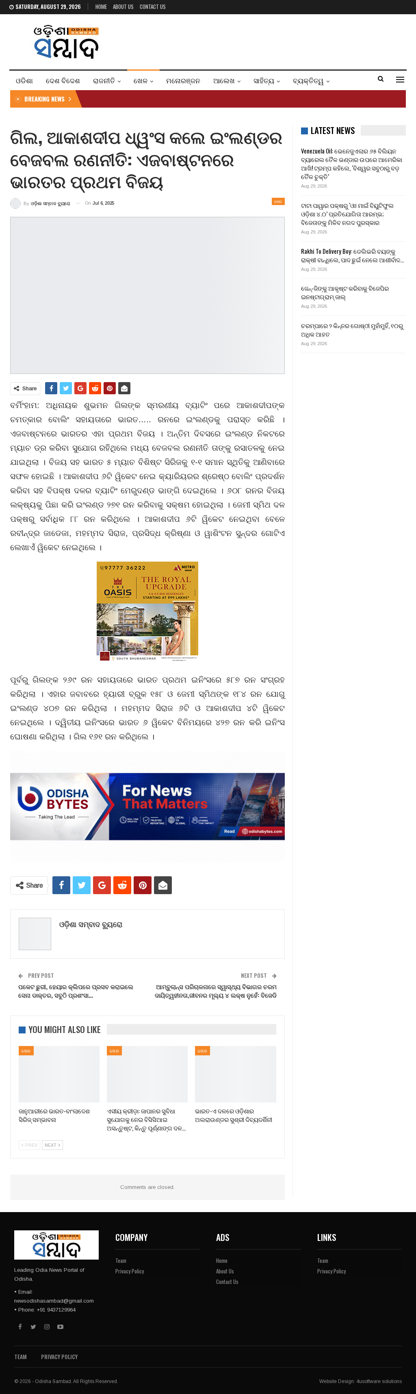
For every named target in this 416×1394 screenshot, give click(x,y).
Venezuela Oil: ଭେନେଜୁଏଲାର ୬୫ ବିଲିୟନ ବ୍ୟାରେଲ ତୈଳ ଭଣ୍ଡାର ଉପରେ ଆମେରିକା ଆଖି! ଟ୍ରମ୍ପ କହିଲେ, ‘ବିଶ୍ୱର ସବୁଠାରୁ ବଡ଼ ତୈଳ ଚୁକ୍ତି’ (351, 163)
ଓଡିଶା (24, 80)
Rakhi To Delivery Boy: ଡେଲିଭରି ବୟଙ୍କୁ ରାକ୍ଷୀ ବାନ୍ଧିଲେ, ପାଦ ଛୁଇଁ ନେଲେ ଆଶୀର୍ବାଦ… (352, 255)
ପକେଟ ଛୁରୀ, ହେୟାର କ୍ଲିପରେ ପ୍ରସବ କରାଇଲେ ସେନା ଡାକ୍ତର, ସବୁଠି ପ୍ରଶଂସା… (75, 990)
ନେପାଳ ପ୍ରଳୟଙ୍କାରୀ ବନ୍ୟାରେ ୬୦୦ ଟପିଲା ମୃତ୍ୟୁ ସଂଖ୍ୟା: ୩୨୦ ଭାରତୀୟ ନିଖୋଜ (185, 99)
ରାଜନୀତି (104, 80)
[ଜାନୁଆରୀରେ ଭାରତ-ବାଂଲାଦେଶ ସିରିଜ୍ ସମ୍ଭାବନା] (59, 1074)
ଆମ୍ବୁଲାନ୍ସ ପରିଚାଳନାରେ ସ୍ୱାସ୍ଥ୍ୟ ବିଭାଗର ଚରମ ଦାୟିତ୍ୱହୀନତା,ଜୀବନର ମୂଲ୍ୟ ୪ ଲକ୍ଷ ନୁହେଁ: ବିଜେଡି (216, 990)
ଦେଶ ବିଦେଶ (63, 80)
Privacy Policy (129, 1271)
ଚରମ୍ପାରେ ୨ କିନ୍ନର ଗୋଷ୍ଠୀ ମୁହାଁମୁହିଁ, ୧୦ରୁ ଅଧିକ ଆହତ (352, 329)
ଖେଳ (140, 80)
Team (120, 1260)
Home (101, 6)
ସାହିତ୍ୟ (264, 80)
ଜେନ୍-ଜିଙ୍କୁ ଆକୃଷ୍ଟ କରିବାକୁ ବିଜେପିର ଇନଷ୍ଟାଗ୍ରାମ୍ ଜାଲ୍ (345, 292)
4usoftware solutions (379, 1381)
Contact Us (153, 6)
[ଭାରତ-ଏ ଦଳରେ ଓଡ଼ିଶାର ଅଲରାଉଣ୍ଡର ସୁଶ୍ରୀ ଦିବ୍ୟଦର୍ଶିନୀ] (235, 1074)
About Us (123, 6)
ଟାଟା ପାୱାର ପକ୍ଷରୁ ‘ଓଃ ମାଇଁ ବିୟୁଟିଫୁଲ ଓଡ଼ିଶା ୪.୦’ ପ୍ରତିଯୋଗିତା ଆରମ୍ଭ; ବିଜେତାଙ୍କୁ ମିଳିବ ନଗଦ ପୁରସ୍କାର (347, 214)
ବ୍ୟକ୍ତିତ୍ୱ (308, 80)
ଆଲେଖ (224, 80)
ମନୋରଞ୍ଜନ (183, 80)
